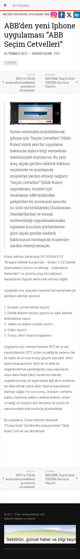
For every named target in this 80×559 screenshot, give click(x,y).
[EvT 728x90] (40, 534)
